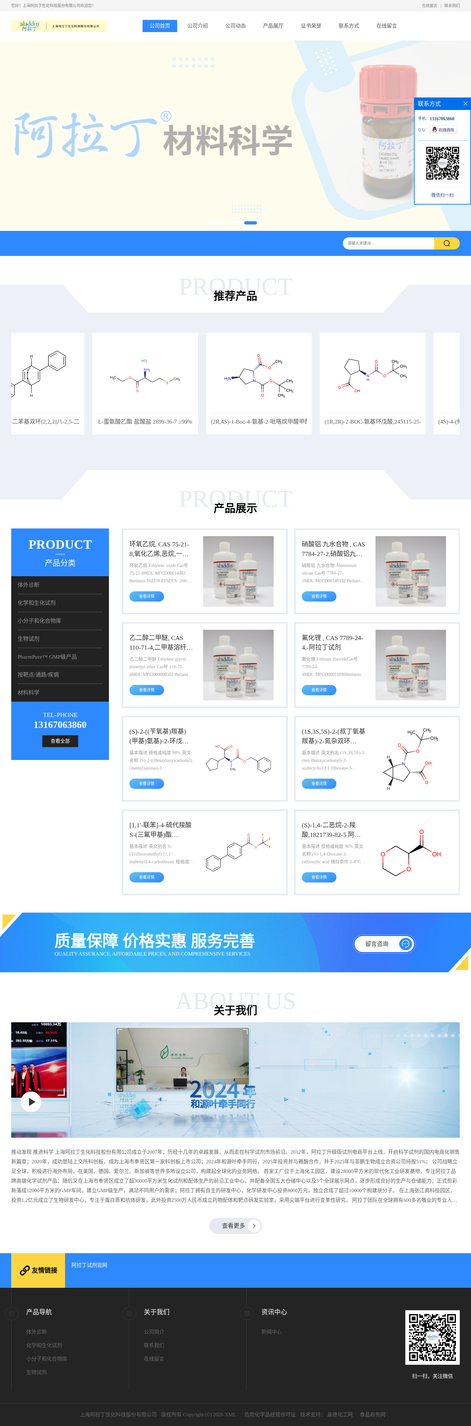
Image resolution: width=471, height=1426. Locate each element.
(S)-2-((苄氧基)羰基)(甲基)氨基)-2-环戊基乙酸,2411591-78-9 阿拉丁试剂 (159, 737)
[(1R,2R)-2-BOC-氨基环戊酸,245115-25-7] (291, 412)
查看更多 (233, 1226)
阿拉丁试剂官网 (89, 1265)
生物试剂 (28, 639)
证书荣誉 (311, 26)
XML (230, 1414)
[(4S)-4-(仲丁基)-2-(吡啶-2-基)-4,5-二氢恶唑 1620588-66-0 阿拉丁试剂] (405, 412)
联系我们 (452, 6)
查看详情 (146, 596)
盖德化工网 (340, 1414)
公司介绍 (197, 26)
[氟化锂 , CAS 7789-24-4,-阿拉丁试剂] (411, 699)
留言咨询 (376, 944)
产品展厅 (273, 26)
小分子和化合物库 (39, 621)
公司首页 (160, 26)
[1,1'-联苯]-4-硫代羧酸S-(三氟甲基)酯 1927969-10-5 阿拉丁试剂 (161, 831)
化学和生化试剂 (37, 603)
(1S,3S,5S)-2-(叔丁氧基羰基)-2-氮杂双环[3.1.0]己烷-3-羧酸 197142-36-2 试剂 (333, 737)
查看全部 (60, 741)
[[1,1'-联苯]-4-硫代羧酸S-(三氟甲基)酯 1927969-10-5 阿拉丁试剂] (238, 886)
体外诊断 (28, 585)
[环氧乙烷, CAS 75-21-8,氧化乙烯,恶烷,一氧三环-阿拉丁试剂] (238, 605)
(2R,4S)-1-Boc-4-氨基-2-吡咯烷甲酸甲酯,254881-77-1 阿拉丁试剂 (210, 421)
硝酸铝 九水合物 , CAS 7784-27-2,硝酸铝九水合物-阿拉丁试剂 (333, 550)
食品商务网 (372, 1414)
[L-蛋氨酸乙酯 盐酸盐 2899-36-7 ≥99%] (64, 412)
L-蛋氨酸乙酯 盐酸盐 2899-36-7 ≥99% (64, 421)
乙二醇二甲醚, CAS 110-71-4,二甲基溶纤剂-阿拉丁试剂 (157, 643)
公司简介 (154, 1332)
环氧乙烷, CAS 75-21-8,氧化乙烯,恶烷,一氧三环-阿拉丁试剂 (159, 550)
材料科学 (28, 693)
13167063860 (60, 724)
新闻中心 (271, 1332)
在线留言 (429, 6)
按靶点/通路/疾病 (38, 675)
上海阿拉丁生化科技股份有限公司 (118, 1414)
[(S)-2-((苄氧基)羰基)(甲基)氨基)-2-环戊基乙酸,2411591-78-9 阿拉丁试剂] (238, 792)
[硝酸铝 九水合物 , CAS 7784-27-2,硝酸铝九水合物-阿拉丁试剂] (411, 605)
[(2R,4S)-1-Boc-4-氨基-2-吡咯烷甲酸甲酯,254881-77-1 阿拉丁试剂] (178, 412)
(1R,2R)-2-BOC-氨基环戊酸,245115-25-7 (293, 421)
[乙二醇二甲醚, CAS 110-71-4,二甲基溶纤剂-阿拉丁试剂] (238, 699)
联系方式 (349, 26)
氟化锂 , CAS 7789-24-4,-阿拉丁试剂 (332, 642)
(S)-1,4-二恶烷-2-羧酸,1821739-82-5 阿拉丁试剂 (331, 831)
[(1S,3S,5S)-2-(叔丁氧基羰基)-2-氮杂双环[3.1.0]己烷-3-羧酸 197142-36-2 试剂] (411, 792)
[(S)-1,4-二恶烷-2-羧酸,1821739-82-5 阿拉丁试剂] (411, 886)
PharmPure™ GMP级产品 (47, 657)
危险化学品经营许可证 (270, 1414)
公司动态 (235, 26)
